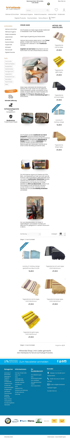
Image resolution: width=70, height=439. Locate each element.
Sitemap (17, 394)
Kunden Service (52, 391)
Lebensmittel (8, 37)
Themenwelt (8, 49)
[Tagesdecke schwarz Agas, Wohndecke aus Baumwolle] (59, 86)
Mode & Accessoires (10, 34)
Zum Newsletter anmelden (33, 362)
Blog (59, 1)
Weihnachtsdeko (10, 64)
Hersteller (7, 404)
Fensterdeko (8, 66)
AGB (16, 386)
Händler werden (19, 382)
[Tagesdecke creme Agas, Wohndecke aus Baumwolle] (59, 36)
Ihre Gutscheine (35, 386)
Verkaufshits (8, 401)
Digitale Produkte (10, 52)
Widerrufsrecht (19, 392)
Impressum (18, 384)
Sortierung (23, 234)
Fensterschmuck (9, 76)
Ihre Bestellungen (36, 375)
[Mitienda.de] (13, 8)
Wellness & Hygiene (10, 31)
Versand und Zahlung (21, 390)
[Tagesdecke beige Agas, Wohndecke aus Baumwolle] (59, 136)
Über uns (63, 1)
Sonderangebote (9, 402)
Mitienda (23, 351)
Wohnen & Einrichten (11, 29)
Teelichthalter (9, 82)
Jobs (16, 377)
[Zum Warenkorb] (60, 10)
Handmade (8, 61)
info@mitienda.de (59, 384)
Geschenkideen (9, 42)
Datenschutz (19, 388)
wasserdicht (8, 74)
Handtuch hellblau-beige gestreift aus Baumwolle (59, 121)
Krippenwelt (8, 44)
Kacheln (61, 235)
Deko (6, 84)
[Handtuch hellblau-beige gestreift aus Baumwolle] (31, 253)
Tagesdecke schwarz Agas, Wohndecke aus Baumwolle (59, 97)
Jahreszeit (8, 47)
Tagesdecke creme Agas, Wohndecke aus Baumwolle (59, 47)
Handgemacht (9, 71)
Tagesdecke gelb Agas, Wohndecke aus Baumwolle (59, 72)
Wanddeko (8, 79)
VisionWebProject (60, 437)
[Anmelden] (64, 10)
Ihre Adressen (35, 380)
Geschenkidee (9, 69)
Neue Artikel (8, 399)
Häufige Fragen (52, 387)
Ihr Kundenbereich (37, 370)
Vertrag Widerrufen (21, 373)
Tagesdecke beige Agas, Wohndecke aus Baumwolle (59, 146)
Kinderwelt (8, 39)
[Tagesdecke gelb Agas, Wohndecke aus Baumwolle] (59, 61)
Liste (65, 235)
